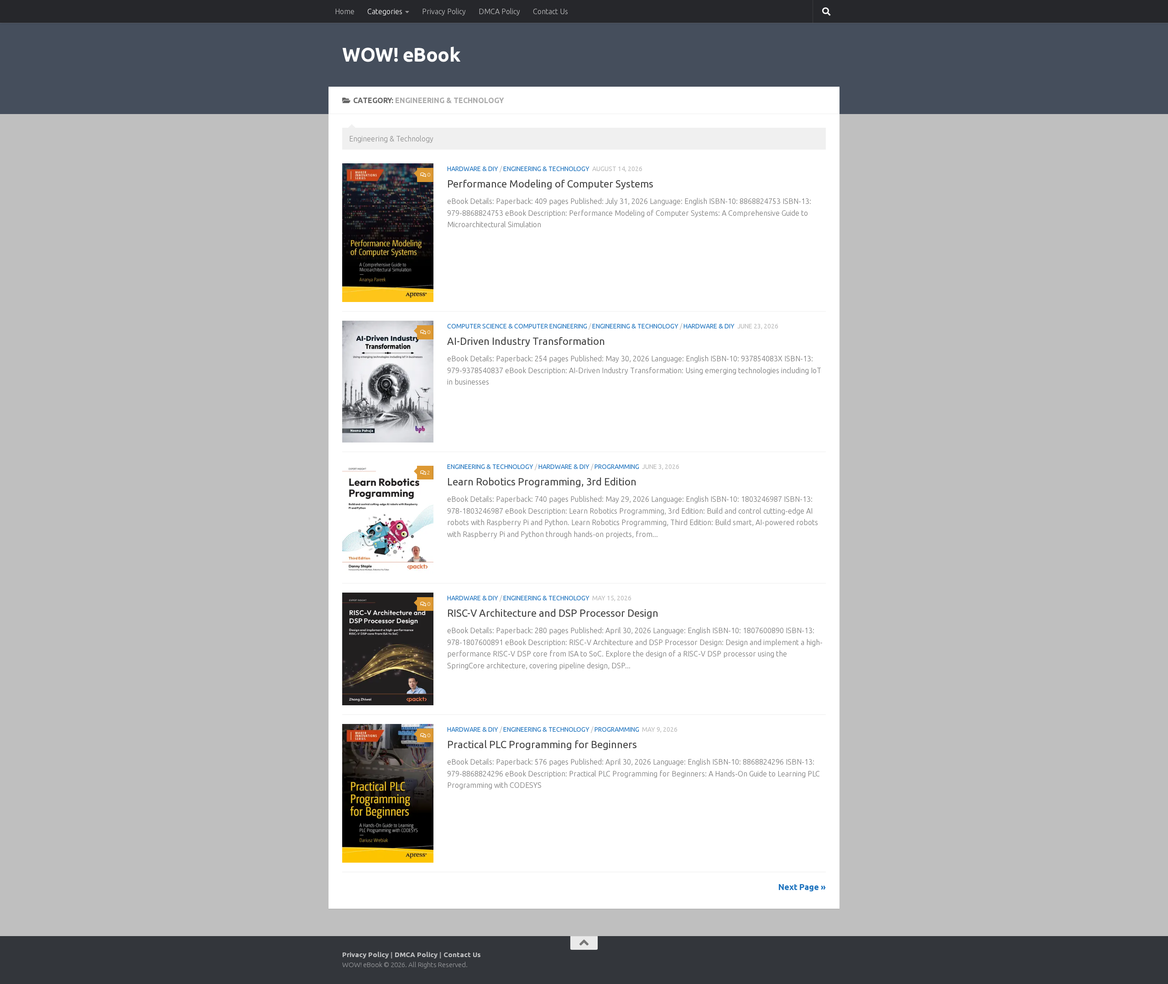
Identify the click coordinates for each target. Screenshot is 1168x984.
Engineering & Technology (546, 168)
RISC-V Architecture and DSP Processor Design (552, 613)
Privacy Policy (444, 11)
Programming (616, 466)
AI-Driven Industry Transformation (526, 341)
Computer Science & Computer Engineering (517, 326)
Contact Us (550, 11)
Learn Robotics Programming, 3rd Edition (541, 481)
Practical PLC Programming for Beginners (542, 744)
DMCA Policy (499, 11)
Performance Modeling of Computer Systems (550, 183)
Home (345, 11)
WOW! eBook (401, 54)
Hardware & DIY (472, 168)
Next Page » (802, 886)
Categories (384, 11)
